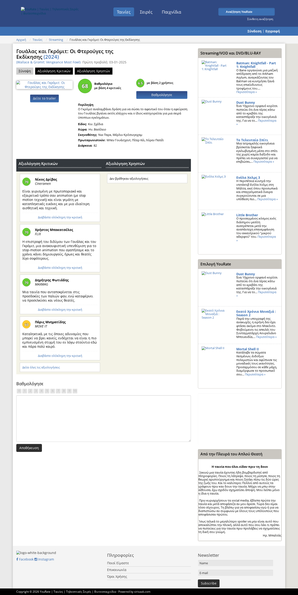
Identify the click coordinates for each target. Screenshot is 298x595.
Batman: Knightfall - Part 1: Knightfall (256, 65)
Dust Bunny (245, 102)
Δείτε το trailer (44, 98)
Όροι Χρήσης (117, 576)
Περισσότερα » (246, 92)
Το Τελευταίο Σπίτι (252, 140)
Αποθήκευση (29, 448)
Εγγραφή (272, 31)
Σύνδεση (254, 31)
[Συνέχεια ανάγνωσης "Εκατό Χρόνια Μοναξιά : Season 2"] (215, 325)
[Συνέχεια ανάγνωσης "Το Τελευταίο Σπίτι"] (215, 153)
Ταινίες (124, 12)
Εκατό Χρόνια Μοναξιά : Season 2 (256, 313)
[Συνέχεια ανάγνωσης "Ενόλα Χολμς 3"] (215, 191)
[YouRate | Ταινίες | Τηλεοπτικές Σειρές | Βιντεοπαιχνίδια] (50, 10)
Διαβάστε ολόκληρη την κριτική (60, 217)
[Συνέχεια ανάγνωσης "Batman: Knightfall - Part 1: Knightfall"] (215, 76)
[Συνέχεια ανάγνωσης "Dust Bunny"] (215, 116)
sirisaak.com (142, 592)
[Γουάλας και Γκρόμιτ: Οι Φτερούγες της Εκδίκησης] (44, 84)
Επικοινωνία (116, 569)
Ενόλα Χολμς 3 (248, 177)
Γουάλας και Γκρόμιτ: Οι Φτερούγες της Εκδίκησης (64, 54)
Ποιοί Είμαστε (118, 563)
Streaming (56, 40)
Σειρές (146, 12)
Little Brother (247, 215)
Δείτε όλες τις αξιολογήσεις (41, 367)
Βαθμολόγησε (161, 95)
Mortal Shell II (247, 349)
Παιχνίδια (171, 12)
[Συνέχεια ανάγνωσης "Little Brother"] (215, 228)
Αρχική (21, 40)
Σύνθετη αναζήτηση (260, 19)
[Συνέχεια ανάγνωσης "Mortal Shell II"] (215, 362)
